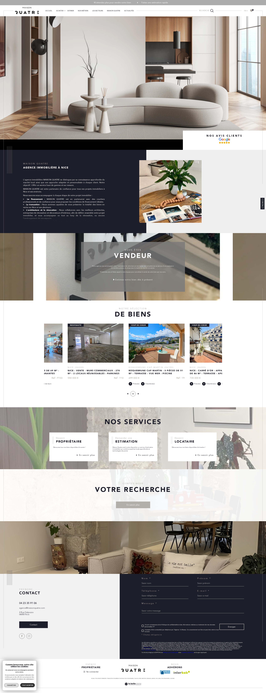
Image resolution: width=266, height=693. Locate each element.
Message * (149, 603)
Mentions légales (146, 678)
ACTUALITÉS (129, 11)
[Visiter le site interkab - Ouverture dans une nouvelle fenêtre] (182, 672)
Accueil (48, 11)
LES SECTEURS (97, 11)
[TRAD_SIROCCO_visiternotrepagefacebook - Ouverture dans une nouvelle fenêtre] (22, 636)
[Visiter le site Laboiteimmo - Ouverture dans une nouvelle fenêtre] (133, 686)
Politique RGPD (165, 678)
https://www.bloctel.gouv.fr (149, 650)
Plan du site (137, 678)
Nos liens (158, 678)
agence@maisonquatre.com (32, 608)
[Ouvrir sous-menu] (65, 10)
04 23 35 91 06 (28, 603)
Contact (262, 204)
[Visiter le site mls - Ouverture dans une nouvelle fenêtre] (165, 672)
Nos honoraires (129, 678)
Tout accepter (27, 685)
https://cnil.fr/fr (148, 647)
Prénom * (204, 578)
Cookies (172, 678)
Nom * (146, 578)
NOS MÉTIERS (83, 11)
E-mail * (203, 591)
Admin (153, 678)
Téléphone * (151, 591)
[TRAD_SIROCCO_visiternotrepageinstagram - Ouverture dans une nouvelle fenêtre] (29, 636)
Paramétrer (11, 685)
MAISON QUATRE (113, 11)
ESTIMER (70, 11)
